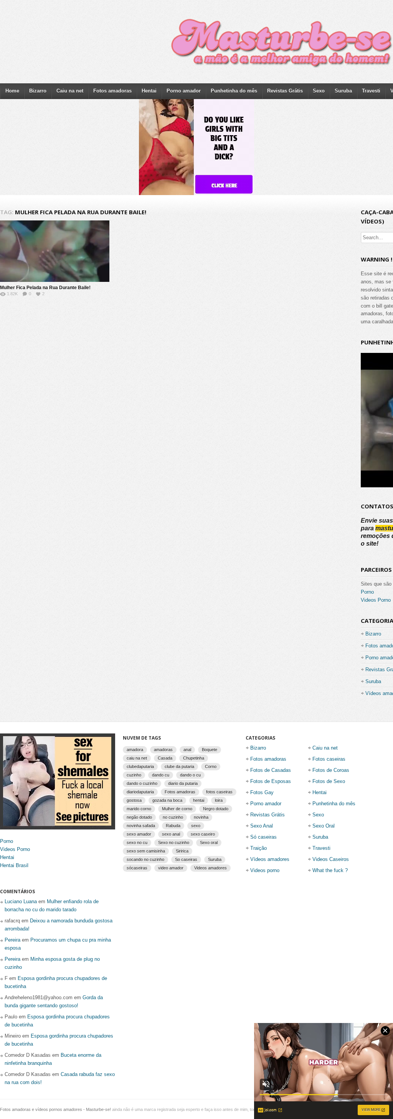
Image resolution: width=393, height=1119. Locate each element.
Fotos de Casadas (270, 770)
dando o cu (190, 775)
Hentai (149, 91)
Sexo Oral (323, 826)
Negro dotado (215, 808)
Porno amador (184, 91)
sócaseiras (137, 868)
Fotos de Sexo (328, 781)
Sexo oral (209, 842)
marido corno (139, 808)
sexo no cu (137, 842)
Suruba (343, 91)
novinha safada (141, 825)
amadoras (163, 749)
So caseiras (186, 859)
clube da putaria (179, 766)
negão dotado (139, 817)
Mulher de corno (177, 808)
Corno (210, 766)
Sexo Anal (261, 826)
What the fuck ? (330, 870)
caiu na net (137, 758)
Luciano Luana (21, 901)
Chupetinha (193, 758)
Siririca (182, 851)
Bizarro (37, 91)
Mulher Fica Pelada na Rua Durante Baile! (45, 287)
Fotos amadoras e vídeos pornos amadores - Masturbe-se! (55, 1109)
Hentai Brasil (14, 865)
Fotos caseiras (328, 759)
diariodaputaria (140, 792)
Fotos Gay (262, 792)
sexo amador (139, 834)
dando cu (160, 775)
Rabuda (173, 825)
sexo (195, 825)
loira (219, 800)
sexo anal (171, 834)
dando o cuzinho (142, 783)
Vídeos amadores (269, 859)
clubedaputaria (140, 766)
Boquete (209, 749)
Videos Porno (376, 600)
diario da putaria (183, 783)
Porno (367, 592)
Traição (258, 848)
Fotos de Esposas (270, 781)
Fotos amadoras (112, 91)
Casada (165, 758)
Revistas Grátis (285, 91)
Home (12, 91)
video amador (170, 868)
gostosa (134, 800)
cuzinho (134, 775)
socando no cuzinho (145, 859)
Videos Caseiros (330, 859)
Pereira (12, 940)
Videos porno (264, 870)
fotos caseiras (219, 792)
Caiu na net (69, 91)
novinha (201, 817)
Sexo (319, 91)
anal (187, 749)
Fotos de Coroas (330, 770)
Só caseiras (263, 837)
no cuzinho (173, 817)
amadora (135, 749)
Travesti (371, 91)
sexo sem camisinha (146, 851)
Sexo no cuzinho (173, 842)
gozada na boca (167, 800)
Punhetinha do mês (234, 91)
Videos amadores (210, 868)
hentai (198, 800)
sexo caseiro (203, 834)
